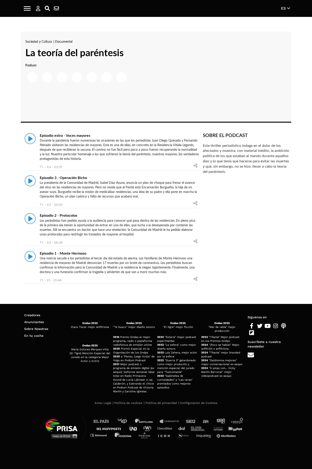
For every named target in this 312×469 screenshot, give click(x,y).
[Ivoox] (260, 332)
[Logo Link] (156, 9)
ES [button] (284, 8)
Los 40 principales (125, 421)
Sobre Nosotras (36, 329)
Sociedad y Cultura (39, 41)
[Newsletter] (56, 8)
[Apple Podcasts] (284, 326)
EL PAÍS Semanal (200, 428)
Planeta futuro (216, 428)
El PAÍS (104, 421)
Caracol (237, 421)
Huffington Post (110, 428)
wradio (148, 428)
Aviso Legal (103, 403)
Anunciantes (34, 322)
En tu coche (33, 335)
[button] (27, 8)
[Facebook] (252, 326)
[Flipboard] (252, 332)
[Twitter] (260, 326)
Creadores (32, 315)
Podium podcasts (146, 435)
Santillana (147, 421)
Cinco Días (166, 428)
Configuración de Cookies (198, 403)
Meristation (227, 435)
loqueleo (205, 435)
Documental (63, 41)
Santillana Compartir (171, 421)
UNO (135, 428)
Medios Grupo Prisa (63, 436)
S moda (184, 435)
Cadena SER (191, 421)
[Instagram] (276, 326)
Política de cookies (128, 403)
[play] (30, 138)
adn (220, 421)
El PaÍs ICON (165, 435)
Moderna (123, 435)
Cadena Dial (183, 428)
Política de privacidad (161, 403)
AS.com (205, 421)
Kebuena (233, 428)
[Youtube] (268, 326)
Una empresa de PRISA (63, 425)
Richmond (101, 435)
